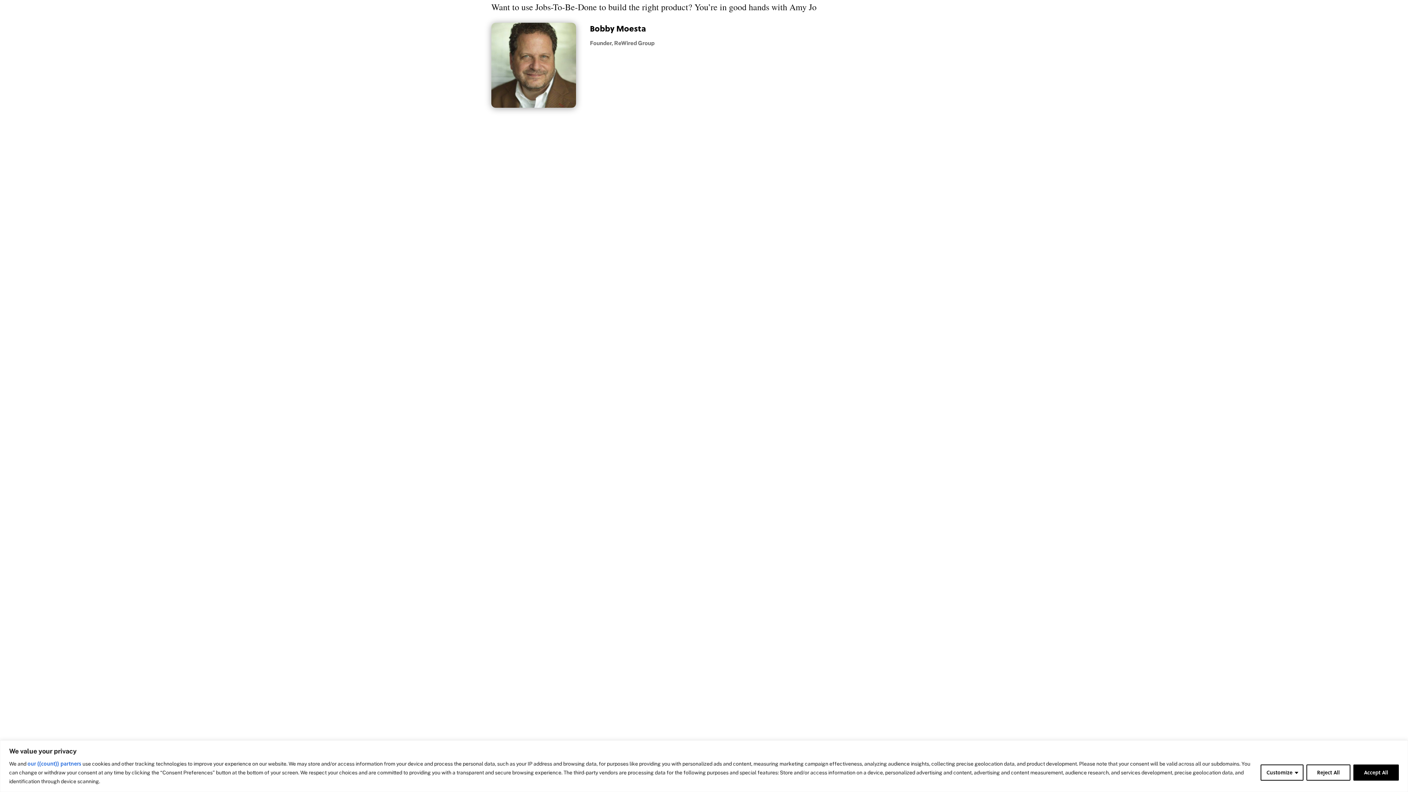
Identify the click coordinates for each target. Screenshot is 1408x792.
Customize (1279, 772)
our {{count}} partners (54, 763)
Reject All (1328, 772)
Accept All (1376, 772)
